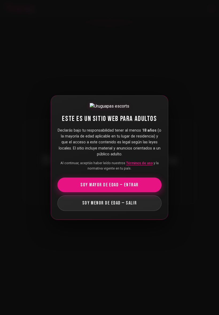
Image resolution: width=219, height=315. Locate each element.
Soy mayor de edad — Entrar (109, 185)
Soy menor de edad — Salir (109, 203)
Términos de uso (139, 163)
